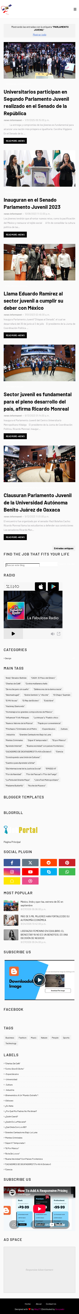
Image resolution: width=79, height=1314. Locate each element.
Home (27, 1303)
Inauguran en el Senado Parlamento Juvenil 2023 (32, 203)
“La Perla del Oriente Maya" (18, 779)
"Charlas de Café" (13, 683)
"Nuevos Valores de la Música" (19, 723)
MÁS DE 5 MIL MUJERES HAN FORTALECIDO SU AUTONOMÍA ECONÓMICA (45, 918)
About (39, 1303)
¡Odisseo (39, 1100)
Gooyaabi (59, 1309)
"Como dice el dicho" (39, 1068)
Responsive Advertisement (39, 1269)
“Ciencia (59, 751)
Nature (44, 1037)
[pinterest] (67, 862)
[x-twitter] (30, 862)
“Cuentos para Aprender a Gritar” (20, 762)
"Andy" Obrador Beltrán (16, 677)
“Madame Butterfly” (14, 785)
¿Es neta (39, 1105)
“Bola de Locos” (39, 1153)
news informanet (13, 120)
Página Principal (12, 841)
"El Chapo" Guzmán (61, 694)
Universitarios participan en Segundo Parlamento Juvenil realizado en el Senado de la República (36, 102)
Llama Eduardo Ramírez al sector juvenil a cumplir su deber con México (33, 300)
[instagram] (12, 871)
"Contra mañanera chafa (36, 683)
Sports (66, 1037)
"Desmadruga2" (12, 694)
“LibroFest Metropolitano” (46, 779)
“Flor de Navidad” (13, 774)
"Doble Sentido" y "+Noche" (36, 694)
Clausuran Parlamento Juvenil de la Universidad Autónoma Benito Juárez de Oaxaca (38, 502)
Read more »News (15, 140)
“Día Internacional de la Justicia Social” (23, 768)
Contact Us (51, 1303)
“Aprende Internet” (14, 745)
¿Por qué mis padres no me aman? (39, 1111)
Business (10, 1037)
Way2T (37, 1309)
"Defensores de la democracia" (48, 689)
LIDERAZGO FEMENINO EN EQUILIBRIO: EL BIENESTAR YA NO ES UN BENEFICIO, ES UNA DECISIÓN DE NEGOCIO (44, 935)
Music (33, 1037)
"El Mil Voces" (12, 700)
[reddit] (48, 862)
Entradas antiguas (63, 548)
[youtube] (30, 871)
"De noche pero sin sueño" (17, 689)
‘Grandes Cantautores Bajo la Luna (35, 734)
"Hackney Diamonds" (15, 706)
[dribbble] (30, 881)
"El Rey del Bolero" (30, 700)
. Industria (10, 734)
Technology (11, 1043)
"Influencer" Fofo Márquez (17, 717)
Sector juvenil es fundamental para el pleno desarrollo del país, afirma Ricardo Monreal (38, 401)
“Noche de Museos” (37, 785)
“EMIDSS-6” (51, 768)
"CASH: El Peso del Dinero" (43, 677)
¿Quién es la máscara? (39, 1121)
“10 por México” (59, 740)
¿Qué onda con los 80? (39, 1127)
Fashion (22, 1037)
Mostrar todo (39, 34)
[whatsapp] (67, 871)
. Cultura (63, 728)
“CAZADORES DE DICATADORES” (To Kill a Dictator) (28, 751)
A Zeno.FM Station (13, 640)
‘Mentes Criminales (14, 740)
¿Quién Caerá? (39, 1116)
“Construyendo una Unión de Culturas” (23, 757)
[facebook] (12, 862)
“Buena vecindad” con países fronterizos (45, 745)
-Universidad (39, 1079)
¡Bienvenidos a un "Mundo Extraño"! (39, 1095)
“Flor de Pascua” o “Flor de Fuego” (41, 774)
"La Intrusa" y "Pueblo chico (45, 717)
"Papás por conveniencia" (49, 723)
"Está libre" (49, 700)
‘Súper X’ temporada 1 (37, 740)
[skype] (48, 871)
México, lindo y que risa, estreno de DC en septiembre (42, 903)
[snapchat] (12, 881)
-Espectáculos (48, 728)
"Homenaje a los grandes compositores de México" (29, 711)
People (55, 1037)
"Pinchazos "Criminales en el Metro (21, 728)
